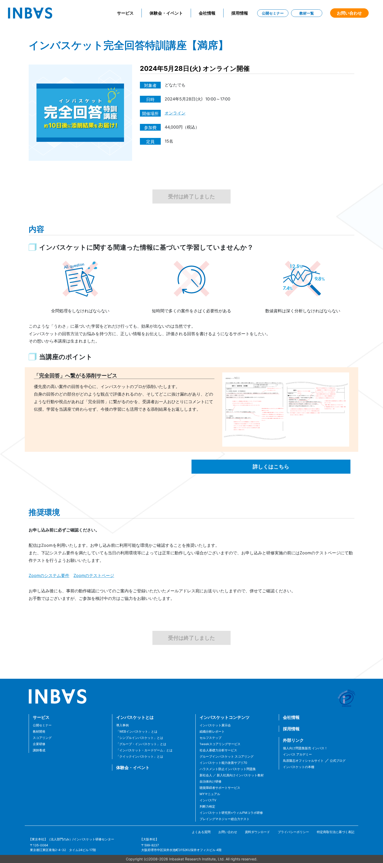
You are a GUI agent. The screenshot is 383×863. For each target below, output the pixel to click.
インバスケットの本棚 (298, 767)
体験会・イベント (166, 13)
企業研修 (39, 744)
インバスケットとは (135, 717)
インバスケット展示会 (215, 725)
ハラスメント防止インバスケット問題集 (228, 769)
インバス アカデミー (297, 754)
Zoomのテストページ (93, 575)
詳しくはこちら (271, 467)
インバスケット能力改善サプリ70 (223, 763)
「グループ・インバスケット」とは (141, 744)
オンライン (175, 113)
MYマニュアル (210, 794)
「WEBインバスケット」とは (136, 731)
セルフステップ (210, 738)
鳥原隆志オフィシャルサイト (303, 761)
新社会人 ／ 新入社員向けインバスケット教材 (232, 775)
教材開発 (39, 731)
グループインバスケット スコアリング (227, 756)
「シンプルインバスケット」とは (139, 738)
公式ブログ (337, 761)
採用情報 (239, 13)
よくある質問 (201, 832)
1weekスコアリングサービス (220, 744)
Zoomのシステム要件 (49, 575)
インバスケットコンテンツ (225, 717)
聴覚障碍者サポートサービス (220, 788)
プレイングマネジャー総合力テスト (225, 819)
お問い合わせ (349, 13)
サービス (125, 13)
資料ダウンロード (257, 832)
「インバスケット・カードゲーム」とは (144, 750)
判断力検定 (207, 806)
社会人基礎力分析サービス (218, 750)
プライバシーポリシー (293, 832)
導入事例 (122, 725)
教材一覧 (306, 13)
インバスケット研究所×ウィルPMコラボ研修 (231, 813)
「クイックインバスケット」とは (139, 756)
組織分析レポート (212, 731)
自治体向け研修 (210, 781)
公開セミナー (273, 13)
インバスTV (208, 800)
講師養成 (39, 750)
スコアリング (42, 738)
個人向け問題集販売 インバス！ (305, 748)
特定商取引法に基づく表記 (335, 832)
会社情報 (207, 13)
